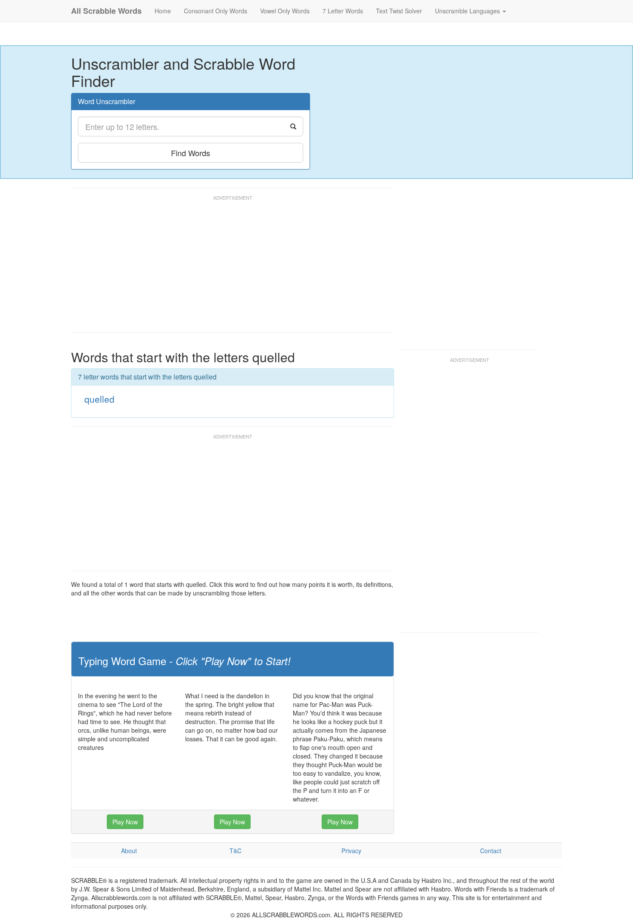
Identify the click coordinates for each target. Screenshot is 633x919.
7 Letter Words (343, 10)
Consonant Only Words (215, 10)
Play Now (125, 821)
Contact (490, 850)
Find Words (190, 152)
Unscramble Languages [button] (468, 10)
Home (163, 10)
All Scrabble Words (106, 10)
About (129, 850)
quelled (99, 398)
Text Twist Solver (399, 10)
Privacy (351, 850)
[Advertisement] (228, 267)
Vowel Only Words (285, 10)
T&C (236, 850)
